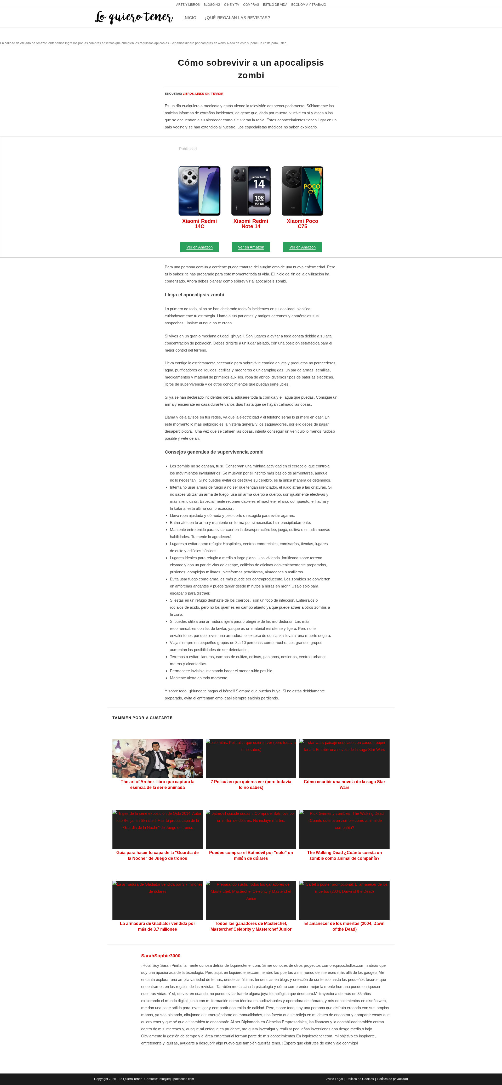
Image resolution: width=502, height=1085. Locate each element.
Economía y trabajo (308, 5)
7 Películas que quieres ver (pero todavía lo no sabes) (251, 784)
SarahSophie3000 (160, 955)
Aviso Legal (334, 1079)
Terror (217, 93)
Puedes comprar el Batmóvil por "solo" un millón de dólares (251, 855)
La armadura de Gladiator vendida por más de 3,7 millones (157, 926)
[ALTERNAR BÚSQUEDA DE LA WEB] (279, 17)
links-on (202, 93)
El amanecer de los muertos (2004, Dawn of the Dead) (344, 926)
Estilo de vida (275, 5)
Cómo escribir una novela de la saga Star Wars (344, 784)
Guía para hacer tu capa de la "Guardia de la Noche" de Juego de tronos (157, 855)
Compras (251, 5)
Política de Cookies (360, 1079)
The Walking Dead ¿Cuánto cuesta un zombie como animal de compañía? (344, 855)
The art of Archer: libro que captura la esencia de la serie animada (158, 784)
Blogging (212, 5)
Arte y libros (188, 5)
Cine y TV (231, 5)
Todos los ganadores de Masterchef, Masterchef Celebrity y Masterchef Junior (251, 926)
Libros (188, 93)
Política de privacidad (392, 1079)
